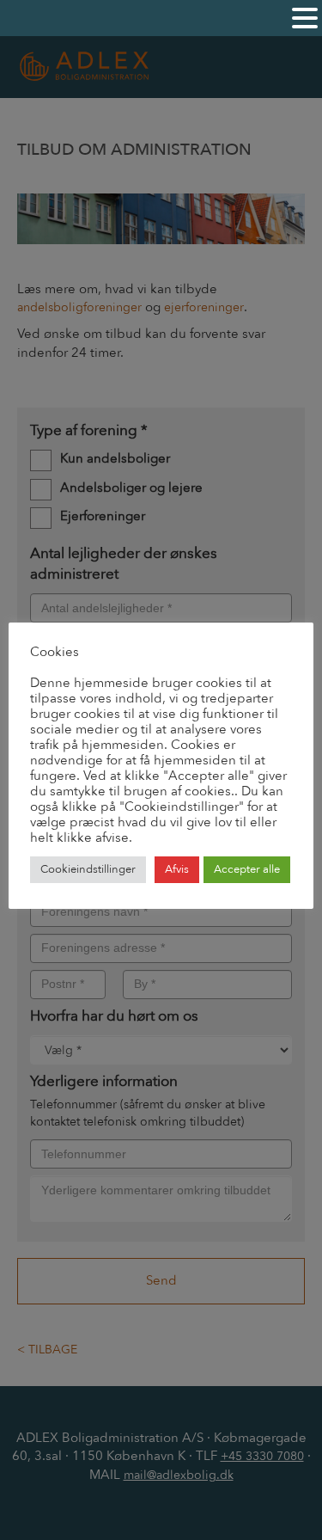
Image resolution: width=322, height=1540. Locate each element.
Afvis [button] (177, 869)
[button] (305, 19)
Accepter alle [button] (247, 869)
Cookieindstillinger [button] (88, 869)
